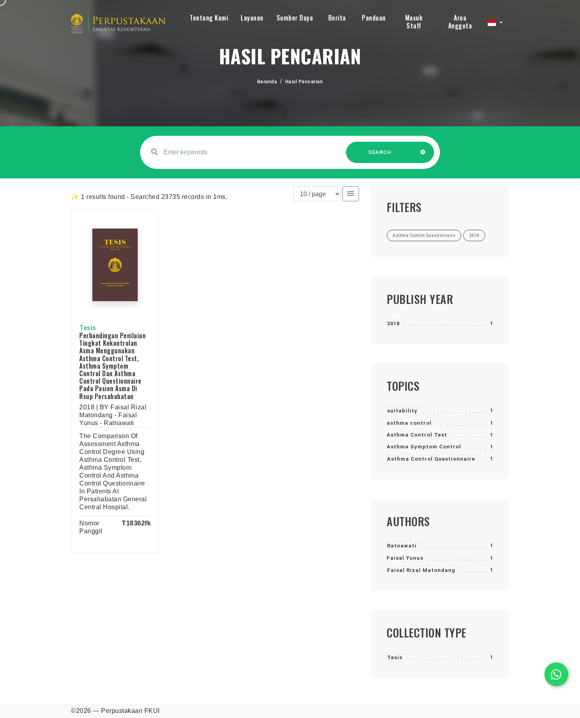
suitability (402, 411)
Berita (337, 17)
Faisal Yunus (405, 558)
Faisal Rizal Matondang (421, 570)
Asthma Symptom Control (424, 447)
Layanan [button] (252, 17)
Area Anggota (460, 21)
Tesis (394, 657)
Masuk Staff (414, 21)
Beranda (267, 81)
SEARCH (380, 152)
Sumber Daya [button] (295, 17)
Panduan (374, 17)
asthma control (409, 423)
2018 (393, 323)
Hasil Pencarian (304, 81)
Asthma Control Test (417, 435)
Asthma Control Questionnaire (431, 459)
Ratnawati (402, 546)
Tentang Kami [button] (209, 17)
